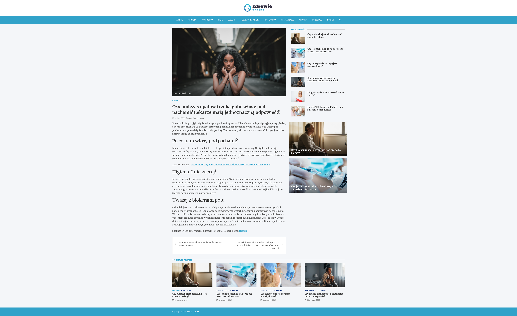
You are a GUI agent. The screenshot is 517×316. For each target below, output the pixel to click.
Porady (175, 100)
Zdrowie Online (193, 311)
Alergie (180, 20)
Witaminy (303, 20)
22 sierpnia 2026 (269, 300)
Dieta (220, 20)
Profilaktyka (270, 20)
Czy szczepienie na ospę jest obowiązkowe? (322, 64)
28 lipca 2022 (179, 118)
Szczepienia (233, 291)
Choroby (192, 20)
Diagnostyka (207, 20)
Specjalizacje (287, 20)
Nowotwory (186, 291)
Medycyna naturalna (250, 20)
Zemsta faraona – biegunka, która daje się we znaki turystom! (200, 244)
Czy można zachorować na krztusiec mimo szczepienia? (322, 79)
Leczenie (231, 20)
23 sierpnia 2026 (180, 300)
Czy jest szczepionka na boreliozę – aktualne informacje (325, 50)
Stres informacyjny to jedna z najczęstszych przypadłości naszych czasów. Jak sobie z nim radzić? (257, 245)
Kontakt (331, 20)
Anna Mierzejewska (196, 118)
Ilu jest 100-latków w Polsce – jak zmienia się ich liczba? (325, 108)
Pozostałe (317, 20)
